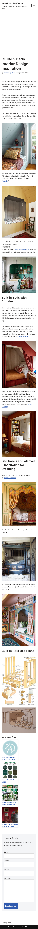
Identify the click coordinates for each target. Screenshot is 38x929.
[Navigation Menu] (33, 5)
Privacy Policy (7, 922)
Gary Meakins (23, 336)
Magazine (5, 181)
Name (6, 852)
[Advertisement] (19, 37)
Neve (10, 927)
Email (6, 861)
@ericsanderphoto (10, 478)
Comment (8, 878)
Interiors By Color (9, 73)
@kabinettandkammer (21, 249)
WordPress (26, 927)
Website (6, 869)
